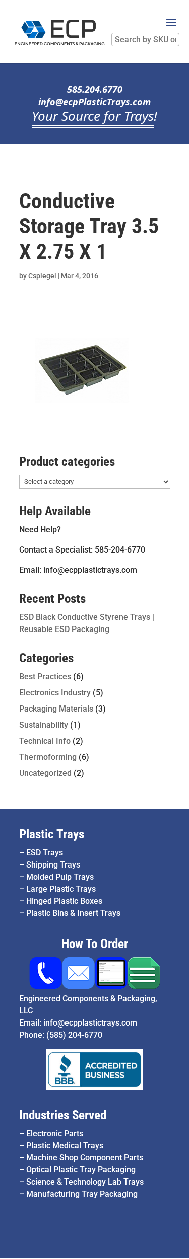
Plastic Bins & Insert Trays (73, 913)
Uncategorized (45, 773)
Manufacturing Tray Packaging (82, 1194)
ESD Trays (44, 852)
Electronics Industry (55, 692)
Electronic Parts (54, 1133)
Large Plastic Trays (61, 889)
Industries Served (62, 1115)
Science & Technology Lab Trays (85, 1182)
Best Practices (45, 676)
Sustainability (43, 725)
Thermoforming (48, 757)
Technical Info (45, 741)
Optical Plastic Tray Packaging (81, 1169)
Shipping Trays (53, 865)
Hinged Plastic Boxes (64, 901)
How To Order (94, 943)
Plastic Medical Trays (64, 1145)
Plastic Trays (51, 834)
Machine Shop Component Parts (84, 1157)
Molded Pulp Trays (60, 877)
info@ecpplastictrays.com (90, 1023)
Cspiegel (42, 276)
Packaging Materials (56, 709)
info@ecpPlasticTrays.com (94, 102)
